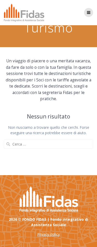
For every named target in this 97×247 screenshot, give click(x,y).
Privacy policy (48, 234)
